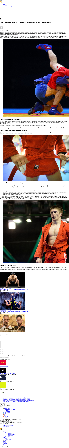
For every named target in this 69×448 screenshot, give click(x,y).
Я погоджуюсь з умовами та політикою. (9, 422)
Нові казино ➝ (7, 436)
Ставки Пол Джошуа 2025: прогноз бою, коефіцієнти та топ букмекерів (16, 401)
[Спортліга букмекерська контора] (3, 394)
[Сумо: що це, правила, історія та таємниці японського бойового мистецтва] (34, 280)
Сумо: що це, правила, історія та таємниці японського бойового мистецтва (14, 289)
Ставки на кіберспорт (11, 434)
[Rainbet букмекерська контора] (3, 379)
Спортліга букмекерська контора (6, 395)
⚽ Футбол (5, 12)
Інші (3, 16)
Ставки (6, 5)
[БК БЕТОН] (3, 387)
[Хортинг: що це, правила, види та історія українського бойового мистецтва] (34, 301)
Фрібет (6, 10)
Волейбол (4, 13)
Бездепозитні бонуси (8, 11)
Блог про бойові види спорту (5, 288)
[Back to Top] (0, 447)
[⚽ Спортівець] (1, 2)
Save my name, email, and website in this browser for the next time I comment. (15, 355)
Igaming (4, 4)
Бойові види (5, 15)
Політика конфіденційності (8, 425)
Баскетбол (4, 14)
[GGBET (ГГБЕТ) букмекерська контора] (3, 372)
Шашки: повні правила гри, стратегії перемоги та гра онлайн (14, 397)
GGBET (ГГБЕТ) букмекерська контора (7, 373)
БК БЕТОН (2, 388)
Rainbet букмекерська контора (5, 380)
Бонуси (4, 437)
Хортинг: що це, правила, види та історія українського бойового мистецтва (14, 311)
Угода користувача (6, 426)
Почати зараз (19, 422)
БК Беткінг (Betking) (4, 366)
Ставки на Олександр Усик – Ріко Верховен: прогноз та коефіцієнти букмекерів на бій (16, 333)
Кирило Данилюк (5, 29)
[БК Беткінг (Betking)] (3, 365)
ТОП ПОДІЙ (3, 403)
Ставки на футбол (10, 6)
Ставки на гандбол (10, 435)
